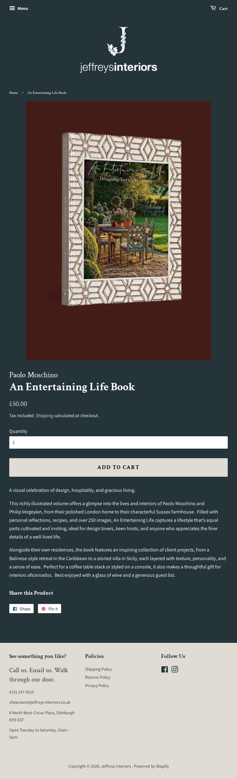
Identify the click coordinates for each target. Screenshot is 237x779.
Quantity (18, 431)
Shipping (44, 415)
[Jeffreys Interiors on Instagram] (174, 670)
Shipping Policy (98, 669)
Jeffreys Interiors (116, 766)
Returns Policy (97, 677)
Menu (22, 8)
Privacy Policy (97, 685)
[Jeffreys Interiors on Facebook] (164, 670)
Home (13, 92)
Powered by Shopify (151, 766)
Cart (223, 8)
